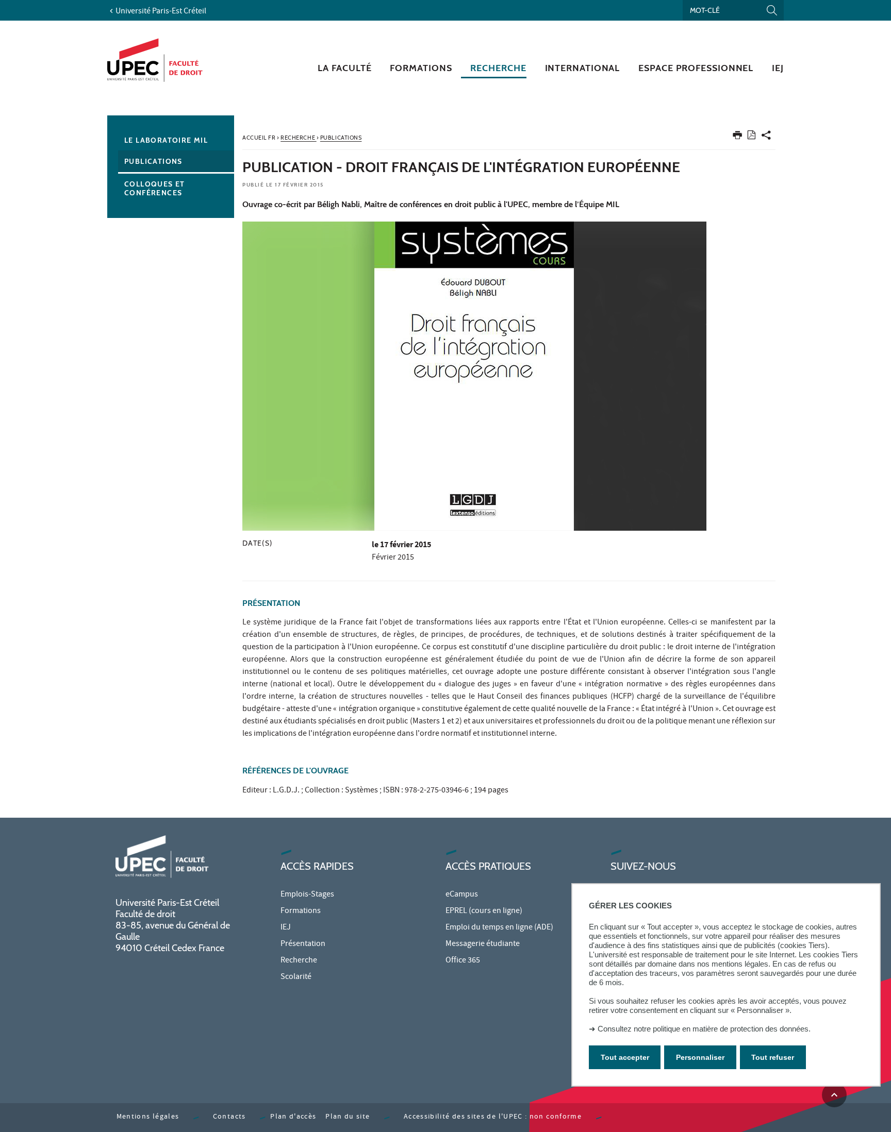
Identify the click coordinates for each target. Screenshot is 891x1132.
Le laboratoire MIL (166, 140)
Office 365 (463, 961)
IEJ (285, 928)
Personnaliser (700, 1057)
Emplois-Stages (307, 895)
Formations (300, 911)
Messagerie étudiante (483, 944)
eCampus (462, 895)
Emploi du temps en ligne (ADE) (499, 928)
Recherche (298, 961)
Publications (153, 161)
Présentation (302, 944)
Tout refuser (772, 1057)
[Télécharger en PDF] (751, 137)
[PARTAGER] (766, 137)
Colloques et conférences (154, 188)
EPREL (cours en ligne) (484, 911)
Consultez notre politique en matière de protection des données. (704, 1028)
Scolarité (295, 977)
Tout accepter (625, 1057)
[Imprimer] (737, 137)
